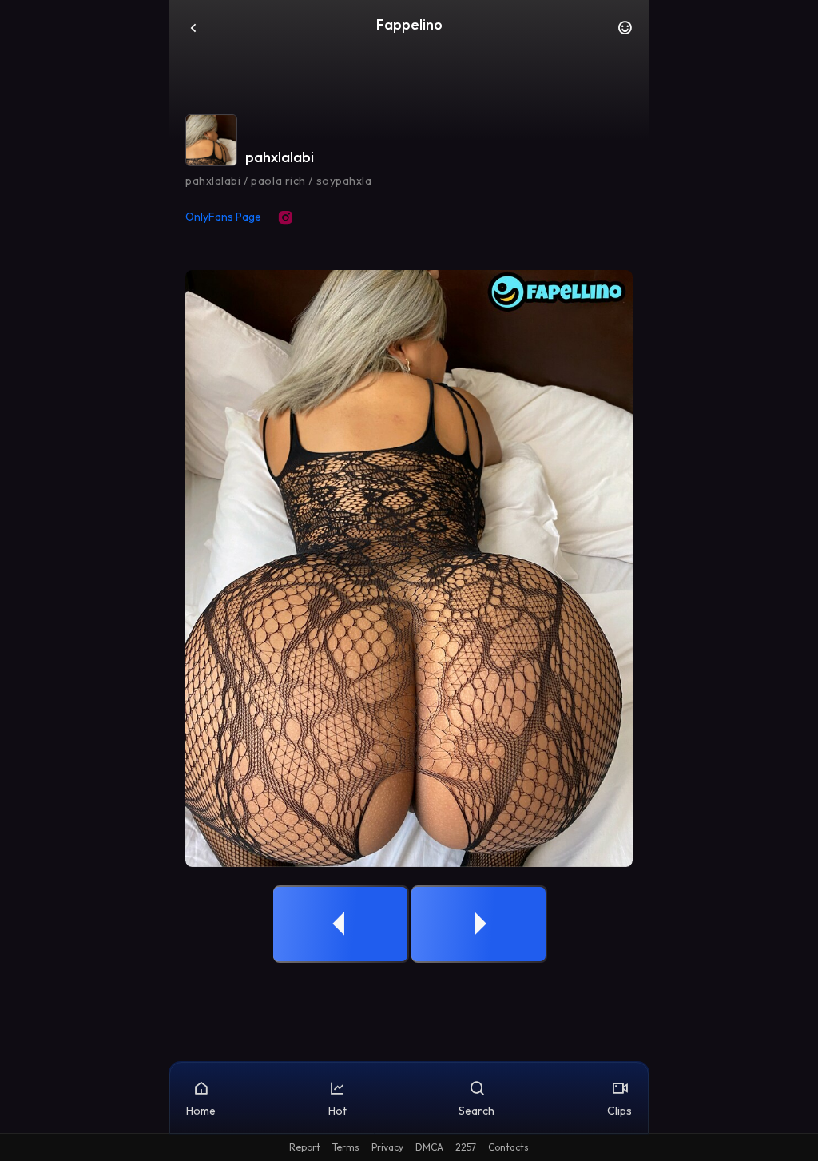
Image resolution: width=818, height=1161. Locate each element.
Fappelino (409, 24)
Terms (345, 1147)
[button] (625, 32)
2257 (465, 1147)
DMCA (429, 1147)
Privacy (387, 1147)
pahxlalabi (279, 157)
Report (304, 1147)
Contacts (508, 1147)
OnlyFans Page (223, 216)
